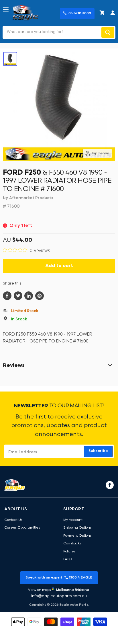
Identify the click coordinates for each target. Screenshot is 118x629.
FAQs (67, 559)
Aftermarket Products (31, 198)
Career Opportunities (22, 527)
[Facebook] (109, 485)
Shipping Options (77, 527)
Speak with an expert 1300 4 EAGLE (59, 577)
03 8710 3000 (79, 13)
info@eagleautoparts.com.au (59, 596)
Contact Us (13, 520)
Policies (69, 551)
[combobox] (51, 32)
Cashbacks (72, 543)
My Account (72, 520)
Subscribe (98, 451)
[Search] (107, 32)
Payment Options (77, 536)
